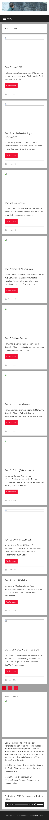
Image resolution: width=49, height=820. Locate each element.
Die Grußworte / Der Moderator (22, 649)
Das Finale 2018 (13, 67)
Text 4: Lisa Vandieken (17, 404)
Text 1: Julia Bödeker (16, 580)
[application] (24, 804)
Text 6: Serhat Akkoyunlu (19, 269)
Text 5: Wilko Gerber (16, 338)
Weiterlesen (11, 86)
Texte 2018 (12, 94)
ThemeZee (38, 816)
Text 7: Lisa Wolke (15, 203)
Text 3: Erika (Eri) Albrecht (19, 470)
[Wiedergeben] (7, 804)
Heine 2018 (12, 680)
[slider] (40, 804)
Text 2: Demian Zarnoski (18, 539)
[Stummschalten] (35, 804)
